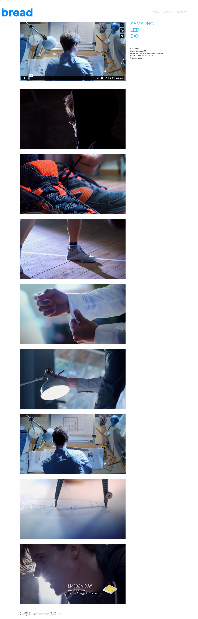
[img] (73, 119)
